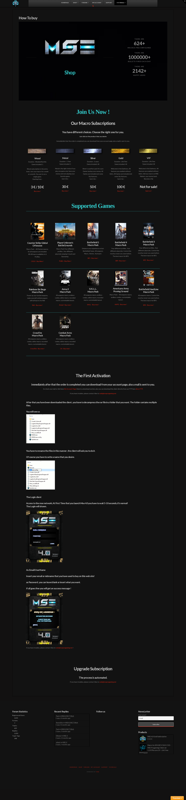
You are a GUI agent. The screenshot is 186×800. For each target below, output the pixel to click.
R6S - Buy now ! (37, 305)
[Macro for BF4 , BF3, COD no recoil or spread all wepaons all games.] (15, 3)
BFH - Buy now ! (148, 305)
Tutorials (112, 767)
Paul (57, 716)
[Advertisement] (93, 781)
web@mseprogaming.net (107, 393)
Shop (80, 767)
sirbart (58, 742)
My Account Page (70, 389)
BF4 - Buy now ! (121, 261)
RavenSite (59, 722)
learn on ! (149, 191)
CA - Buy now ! (65, 348)
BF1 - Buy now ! (93, 258)
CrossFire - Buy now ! (37, 348)
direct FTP (139, 389)
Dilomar (58, 736)
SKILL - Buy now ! (93, 305)
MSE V (65, 736)
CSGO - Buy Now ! (37, 261)
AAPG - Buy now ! (121, 304)
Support (104, 767)
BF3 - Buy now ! (148, 260)
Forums (87, 767)
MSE (97, 771)
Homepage (73, 767)
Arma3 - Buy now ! (65, 305)
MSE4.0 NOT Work (67, 716)
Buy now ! (37, 191)
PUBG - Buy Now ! (65, 261)
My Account (95, 767)
